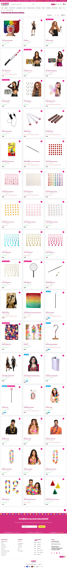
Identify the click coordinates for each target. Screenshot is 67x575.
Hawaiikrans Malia (27, 438)
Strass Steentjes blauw (6, 252)
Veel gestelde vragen (5, 550)
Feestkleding (38, 7)
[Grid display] (57, 15)
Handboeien (26, 40)
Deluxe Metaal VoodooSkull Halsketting (31, 375)
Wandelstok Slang (5, 312)
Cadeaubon (3, 555)
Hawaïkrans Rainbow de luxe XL (30, 499)
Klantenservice (4, 539)
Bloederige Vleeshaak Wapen (51, 344)
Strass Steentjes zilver (6, 282)
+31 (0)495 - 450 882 (40, 0)
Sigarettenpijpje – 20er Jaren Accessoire (32, 161)
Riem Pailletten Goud (28, 70)
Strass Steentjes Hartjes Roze (8, 191)
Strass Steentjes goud (28, 252)
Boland (3, 39)
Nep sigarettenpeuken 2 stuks (8, 161)
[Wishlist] (60, 4)
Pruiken (43, 7)
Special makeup (19, 7)
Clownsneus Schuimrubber (7, 40)
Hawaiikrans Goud (5, 438)
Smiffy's (47, 311)
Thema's (60, 7)
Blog (18, 548)
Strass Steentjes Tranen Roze (29, 222)
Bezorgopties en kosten (4, 542)
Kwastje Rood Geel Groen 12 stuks (52, 499)
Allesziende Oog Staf (50, 312)
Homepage (3, 10)
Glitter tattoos (12, 7)
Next (65, 510)
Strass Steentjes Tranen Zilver (52, 222)
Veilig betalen (3, 546)
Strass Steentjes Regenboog (51, 191)
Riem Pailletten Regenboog (51, 70)
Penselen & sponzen (30, 7)
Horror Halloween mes (6, 70)
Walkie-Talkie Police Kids (7, 131)
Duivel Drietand (5, 407)
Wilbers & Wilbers (27, 160)
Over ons (19, 541)
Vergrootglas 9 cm (27, 282)
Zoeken (33, 4)
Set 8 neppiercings (27, 101)
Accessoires (48, 7)
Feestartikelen (55, 7)
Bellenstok (26, 344)
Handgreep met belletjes (29, 407)
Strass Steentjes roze (50, 252)
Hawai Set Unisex (49, 407)
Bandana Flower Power (6, 344)
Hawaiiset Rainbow (5, 499)
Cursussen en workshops (20, 544)
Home (2, 7)
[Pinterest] (54, 553)
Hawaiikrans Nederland (50, 438)
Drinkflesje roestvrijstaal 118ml (52, 375)
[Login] (58, 4)
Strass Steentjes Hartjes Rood (51, 161)
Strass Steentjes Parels (28, 191)
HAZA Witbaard (4, 160)
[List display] (58, 15)
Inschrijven (42, 526)
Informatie (20, 539)
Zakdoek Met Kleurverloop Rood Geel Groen (32, 312)
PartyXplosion (26, 281)
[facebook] (59, 553)
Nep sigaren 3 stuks (49, 131)
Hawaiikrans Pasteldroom (7, 469)
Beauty (24, 7)
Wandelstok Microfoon (50, 282)
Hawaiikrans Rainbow (28, 469)
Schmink (6, 7)
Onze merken (20, 550)
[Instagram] (51, 553)
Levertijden (3, 544)
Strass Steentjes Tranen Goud (8, 222)
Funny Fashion (26, 130)
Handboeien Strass (49, 40)
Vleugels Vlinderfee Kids (50, 101)
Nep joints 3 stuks (27, 131)
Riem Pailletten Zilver (6, 101)
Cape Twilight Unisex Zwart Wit (8, 375)
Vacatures (20, 546)
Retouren (3, 548)
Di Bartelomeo (48, 160)
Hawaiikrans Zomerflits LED (51, 469)
